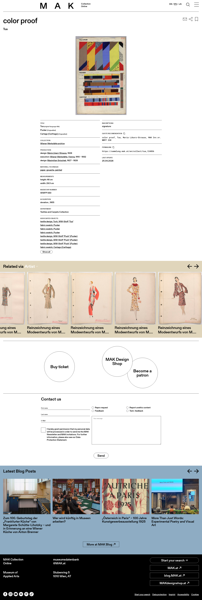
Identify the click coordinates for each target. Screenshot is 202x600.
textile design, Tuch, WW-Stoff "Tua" (56, 221)
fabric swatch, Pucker (50, 225)
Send (101, 455)
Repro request (101, 407)
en (175, 4)
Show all (46, 251)
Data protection (159, 594)
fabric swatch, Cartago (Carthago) (55, 247)
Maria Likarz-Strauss (57, 153)
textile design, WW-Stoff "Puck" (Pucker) (59, 236)
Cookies (195, 594)
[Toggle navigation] (196, 5)
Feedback (99, 411)
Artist (30, 266)
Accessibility (183, 594)
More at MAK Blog (99, 544)
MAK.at (173, 568)
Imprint (172, 594)
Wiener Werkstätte (58, 156)
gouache (50, 170)
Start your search (173, 560)
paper (42, 170)
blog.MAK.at (172, 575)
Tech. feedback (136, 411)
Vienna (71, 156)
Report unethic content (140, 407)
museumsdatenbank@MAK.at (66, 561)
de (170, 4)
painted (58, 170)
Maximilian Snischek (56, 160)
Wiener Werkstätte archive (52, 143)
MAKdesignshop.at (173, 583)
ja (180, 4)
